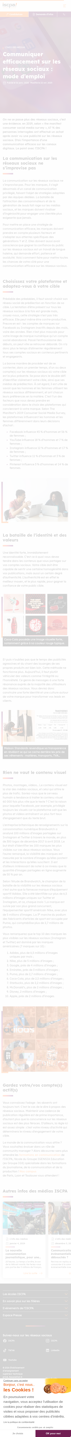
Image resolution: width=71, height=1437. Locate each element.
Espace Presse (12, 1315)
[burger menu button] (65, 6)
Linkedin (55, 1350)
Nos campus (27, 1171)
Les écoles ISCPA (14, 1294)
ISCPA (11, 1340)
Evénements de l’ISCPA (18, 1308)
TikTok (11, 1350)
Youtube (12, 1360)
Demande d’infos (44, 14)
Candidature (15, 14)
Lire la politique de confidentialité (18, 1422)
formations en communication (39, 1155)
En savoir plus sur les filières (21, 1301)
